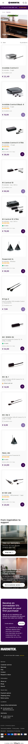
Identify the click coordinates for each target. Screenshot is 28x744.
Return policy (5, 698)
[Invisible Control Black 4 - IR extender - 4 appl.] (14, 92)
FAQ (2, 669)
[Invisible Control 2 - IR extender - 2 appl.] (14, 55)
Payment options (6, 693)
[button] (3, 3)
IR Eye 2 (5, 299)
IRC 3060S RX (8, 337)
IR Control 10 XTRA (10, 219)
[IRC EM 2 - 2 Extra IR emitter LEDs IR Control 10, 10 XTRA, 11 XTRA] (14, 402)
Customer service (6, 664)
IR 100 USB (6, 493)
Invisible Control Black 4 (13, 104)
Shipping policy (5, 695)
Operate (8, 12)
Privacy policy (15, 728)
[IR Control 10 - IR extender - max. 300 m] (14, 170)
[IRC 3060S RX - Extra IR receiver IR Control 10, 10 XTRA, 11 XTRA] (14, 325)
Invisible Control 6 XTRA (13, 143)
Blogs (2, 683)
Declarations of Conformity (13, 731)
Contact (3, 672)
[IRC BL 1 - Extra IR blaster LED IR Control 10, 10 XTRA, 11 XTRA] (14, 364)
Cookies (22, 728)
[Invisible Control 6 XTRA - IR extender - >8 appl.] (14, 130)
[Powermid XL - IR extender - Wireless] (14, 247)
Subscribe (21, 623)
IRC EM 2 (6, 415)
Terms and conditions (6, 728)
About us (3, 681)
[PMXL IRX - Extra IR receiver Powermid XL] (14, 441)
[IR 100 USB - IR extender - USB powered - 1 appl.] (14, 480)
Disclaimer (3, 731)
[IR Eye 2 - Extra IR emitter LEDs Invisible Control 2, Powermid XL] (14, 287)
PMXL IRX (6, 453)
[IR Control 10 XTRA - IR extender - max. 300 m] (14, 207)
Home (3, 12)
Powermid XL (8, 259)
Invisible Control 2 (10, 68)
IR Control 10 (7, 183)
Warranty (3, 667)
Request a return (6, 674)
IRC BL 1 (5, 377)
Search (3, 686)
